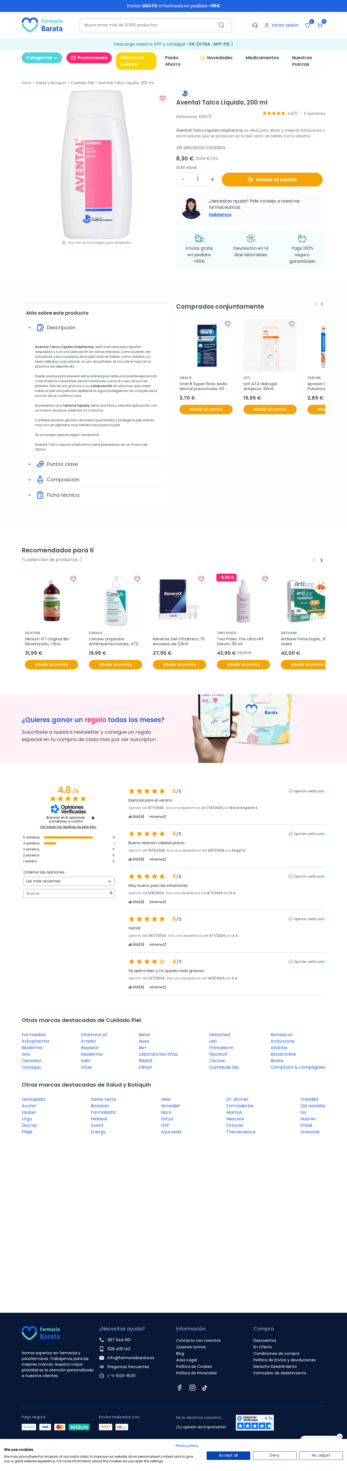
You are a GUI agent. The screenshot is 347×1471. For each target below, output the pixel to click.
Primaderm (221, 1048)
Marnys (234, 1112)
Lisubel (29, 1112)
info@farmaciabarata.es (131, 1358)
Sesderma (91, 1054)
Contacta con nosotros (198, 1340)
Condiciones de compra (276, 1353)
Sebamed (219, 1035)
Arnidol (88, 1041)
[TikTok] (204, 1388)
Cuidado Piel (82, 83)
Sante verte (103, 1099)
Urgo (27, 1119)
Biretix (277, 1061)
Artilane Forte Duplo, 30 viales (304, 641)
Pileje (27, 1132)
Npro (166, 1112)
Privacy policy (187, 1445)
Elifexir (145, 1067)
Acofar (29, 1106)
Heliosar (99, 1119)
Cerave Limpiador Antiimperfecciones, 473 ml (114, 641)
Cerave (217, 1061)
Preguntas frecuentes (128, 1366)
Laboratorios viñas (158, 1054)
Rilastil (145, 1061)
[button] (319, 25)
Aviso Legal (186, 1360)
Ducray (29, 1125)
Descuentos (264, 1340)
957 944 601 (119, 1340)
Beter (145, 1035)
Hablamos (220, 214)
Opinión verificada (309, 791)
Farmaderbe (239, 1106)
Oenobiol (31, 1061)
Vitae (86, 1067)
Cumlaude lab (224, 1067)
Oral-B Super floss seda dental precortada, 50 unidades (203, 386)
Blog (180, 1353)
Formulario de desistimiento (279, 1373)
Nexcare (235, 1119)
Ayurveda (171, 1132)
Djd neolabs (312, 1106)
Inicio (26, 83)
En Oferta (262, 1347)
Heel (166, 1099)
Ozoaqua (31, 1067)
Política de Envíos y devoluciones (284, 1360)
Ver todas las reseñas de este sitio (68, 827)
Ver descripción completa (200, 147)
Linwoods (310, 1132)
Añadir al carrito (276, 179)
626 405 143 (119, 1349)
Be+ (143, 1048)
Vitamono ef (94, 1035)
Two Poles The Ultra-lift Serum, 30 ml (241, 641)
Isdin (85, 1061)
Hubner (308, 1119)
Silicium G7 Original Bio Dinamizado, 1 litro (47, 641)
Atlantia (279, 1048)
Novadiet (170, 1106)
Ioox (26, 1054)
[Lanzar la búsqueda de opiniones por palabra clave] (111, 893)
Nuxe (144, 1041)
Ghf (165, 1125)
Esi (303, 1112)
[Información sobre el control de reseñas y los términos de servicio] (93, 818)
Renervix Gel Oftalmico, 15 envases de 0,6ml (179, 641)
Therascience (241, 1132)
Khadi (306, 1125)
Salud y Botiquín (51, 83)
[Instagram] (192, 1388)
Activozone (282, 1041)
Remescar (282, 1035)
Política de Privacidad (196, 1373)
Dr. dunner (237, 1099)
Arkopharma (35, 1041)
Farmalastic (103, 1112)
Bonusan (100, 1106)
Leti (213, 1041)
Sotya (167, 1119)
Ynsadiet (309, 1099)
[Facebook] (179, 1388)
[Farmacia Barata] (42, 25)
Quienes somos (191, 1347)
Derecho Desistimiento (275, 1366)
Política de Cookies (194, 1366)
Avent (97, 1125)
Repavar (90, 1048)
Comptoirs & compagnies (298, 1067)
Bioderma (32, 1048)
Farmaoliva (34, 1035)
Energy (98, 1132)
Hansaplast (34, 1099)
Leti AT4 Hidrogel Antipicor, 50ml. (260, 386)
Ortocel (234, 1125)
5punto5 (218, 1054)
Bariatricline (283, 1054)
